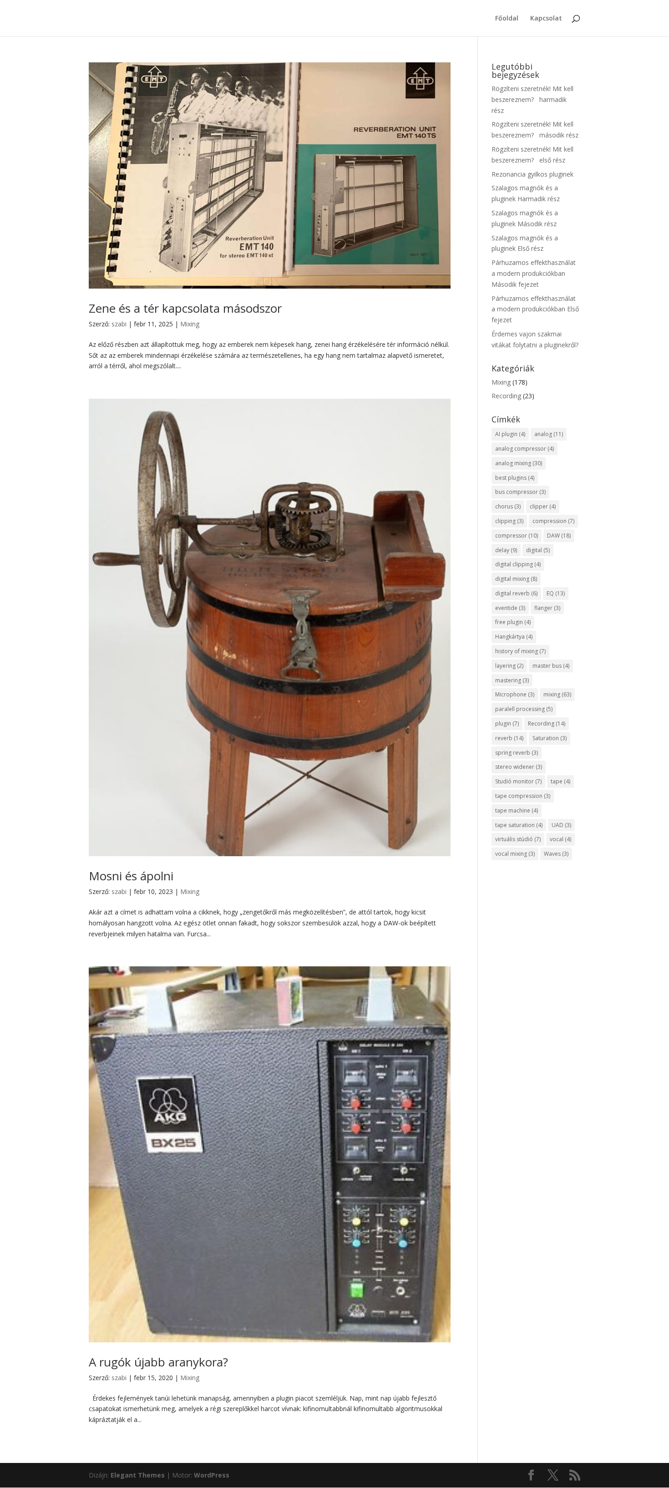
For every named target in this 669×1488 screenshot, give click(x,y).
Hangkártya (513, 636)
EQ (556, 593)
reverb (509, 738)
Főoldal (506, 18)
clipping (509, 521)
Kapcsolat (546, 18)
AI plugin (510, 434)
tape (560, 781)
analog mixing (518, 463)
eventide (510, 608)
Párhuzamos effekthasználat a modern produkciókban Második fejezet (534, 273)
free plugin (513, 622)
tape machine (516, 810)
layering (509, 666)
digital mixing (516, 579)
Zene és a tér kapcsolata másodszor (185, 308)
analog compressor (524, 448)
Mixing (189, 324)
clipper (543, 506)
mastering (512, 680)
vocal (560, 839)
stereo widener (518, 767)
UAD (561, 825)
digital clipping (518, 564)
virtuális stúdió (518, 839)
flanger (547, 608)
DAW (559, 535)
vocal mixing (515, 854)
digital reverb (516, 593)
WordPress (211, 1475)
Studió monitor (518, 781)
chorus (508, 506)
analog (548, 434)
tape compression (522, 796)
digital (538, 550)
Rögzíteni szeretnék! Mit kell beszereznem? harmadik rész (532, 99)
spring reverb (516, 753)
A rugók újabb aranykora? (158, 1362)
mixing (557, 694)
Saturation (549, 738)
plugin (507, 723)
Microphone (514, 694)
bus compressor (520, 492)
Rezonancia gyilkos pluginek (532, 174)
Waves (556, 854)
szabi (119, 324)
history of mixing (520, 651)
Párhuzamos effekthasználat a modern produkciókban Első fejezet (535, 309)
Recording (506, 395)
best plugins (514, 478)
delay (506, 550)
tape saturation (518, 825)
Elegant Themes (138, 1475)
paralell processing (523, 709)
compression (553, 521)
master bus (550, 666)
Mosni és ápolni (131, 876)
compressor (516, 535)
